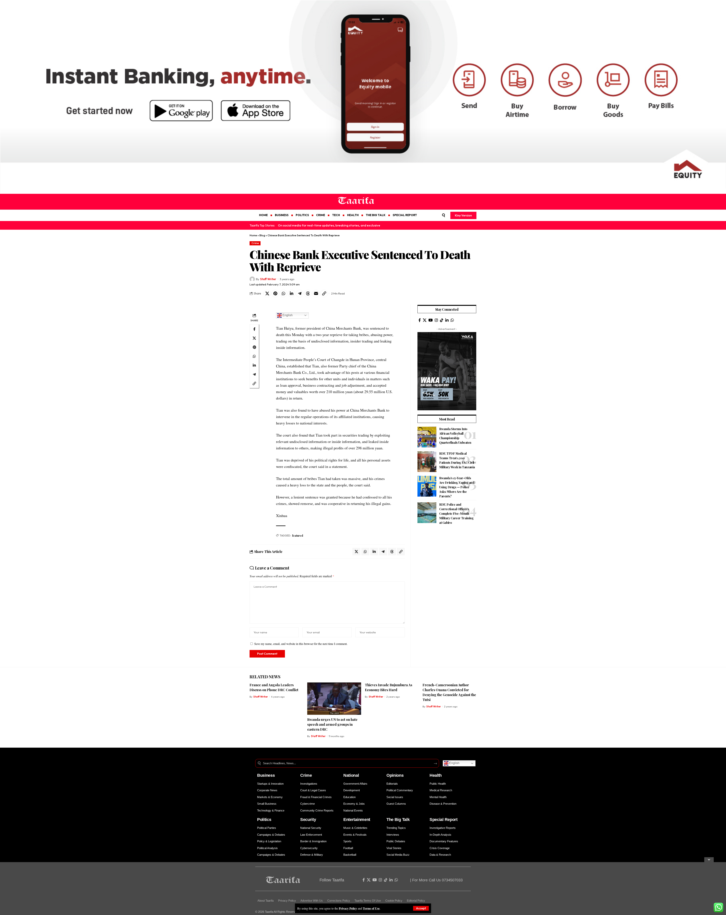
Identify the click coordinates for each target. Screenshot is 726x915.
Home (253, 235)
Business (266, 775)
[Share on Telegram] (299, 293)
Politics (264, 819)
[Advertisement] (446, 556)
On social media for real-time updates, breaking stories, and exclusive (329, 225)
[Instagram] (436, 320)
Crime (255, 243)
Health (436, 775)
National (351, 775)
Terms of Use (371, 908)
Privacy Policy (348, 908)
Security (308, 819)
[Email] (316, 293)
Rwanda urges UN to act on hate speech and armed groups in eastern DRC (332, 724)
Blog (262, 235)
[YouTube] (430, 320)
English (287, 315)
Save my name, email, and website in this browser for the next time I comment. (300, 644)
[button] (421, 908)
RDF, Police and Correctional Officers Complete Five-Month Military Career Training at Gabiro (456, 513)
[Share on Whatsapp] (283, 293)
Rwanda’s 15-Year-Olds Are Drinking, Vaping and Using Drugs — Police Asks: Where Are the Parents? (456, 487)
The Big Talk (398, 819)
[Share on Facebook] (254, 328)
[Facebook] (419, 320)
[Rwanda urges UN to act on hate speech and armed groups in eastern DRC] (334, 698)
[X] (424, 320)
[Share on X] (267, 293)
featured (297, 535)
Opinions (395, 775)
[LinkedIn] (447, 320)
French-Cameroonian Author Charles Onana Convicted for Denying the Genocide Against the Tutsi (449, 692)
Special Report (444, 819)
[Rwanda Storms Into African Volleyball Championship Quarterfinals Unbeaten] (426, 437)
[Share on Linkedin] (291, 293)
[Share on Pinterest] (275, 293)
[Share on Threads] (308, 293)
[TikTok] (441, 320)
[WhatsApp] (452, 320)
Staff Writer (268, 279)
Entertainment (356, 819)
